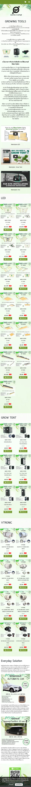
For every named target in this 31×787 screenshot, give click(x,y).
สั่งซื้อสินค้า (8, 229)
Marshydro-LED (15, 144)
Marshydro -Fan (15, 190)
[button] (21, 2)
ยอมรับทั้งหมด (19, 784)
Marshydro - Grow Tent (15, 167)
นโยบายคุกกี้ (20, 781)
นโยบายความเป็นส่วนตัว (11, 781)
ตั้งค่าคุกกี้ (11, 784)
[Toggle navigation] (29, 2)
